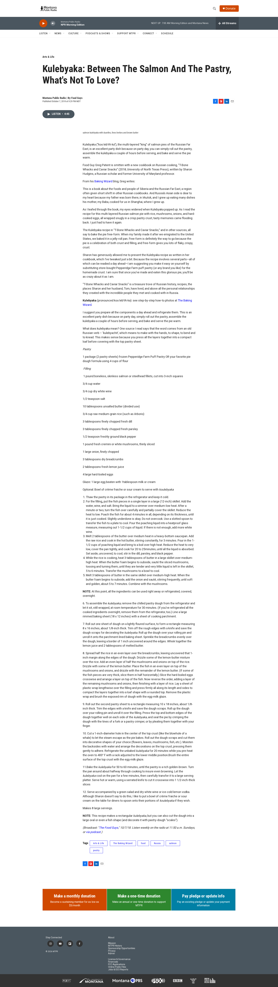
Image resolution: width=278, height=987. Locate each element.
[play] (43, 23)
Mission (112, 943)
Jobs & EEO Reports (118, 969)
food (143, 843)
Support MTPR (126, 33)
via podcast (93, 832)
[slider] (58, 23)
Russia (157, 843)
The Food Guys (108, 827)
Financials (113, 962)
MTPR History (115, 946)
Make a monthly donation (74, 896)
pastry (96, 850)
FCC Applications (116, 964)
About (111, 937)
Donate (231, 8)
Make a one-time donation (139, 896)
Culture (73, 33)
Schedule (167, 33)
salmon (173, 843)
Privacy (112, 951)
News (58, 33)
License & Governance (119, 959)
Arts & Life (48, 56)
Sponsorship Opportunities (121, 948)
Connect (148, 33)
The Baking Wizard (123, 843)
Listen (43, 33)
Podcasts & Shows (98, 33)
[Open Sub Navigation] (50, 33)
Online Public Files (117, 967)
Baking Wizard (103, 181)
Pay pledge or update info (203, 896)
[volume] (53, 23)
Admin (111, 953)
